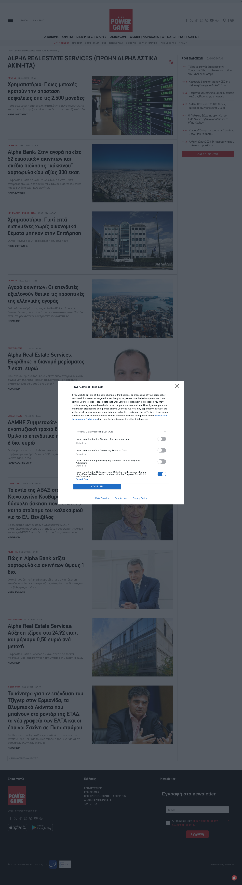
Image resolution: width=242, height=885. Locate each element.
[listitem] (121, 431)
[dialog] (121, 442)
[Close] (178, 387)
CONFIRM (97, 486)
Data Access (121, 498)
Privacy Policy (140, 498)
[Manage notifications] (234, 877)
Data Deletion (102, 498)
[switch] (162, 439)
